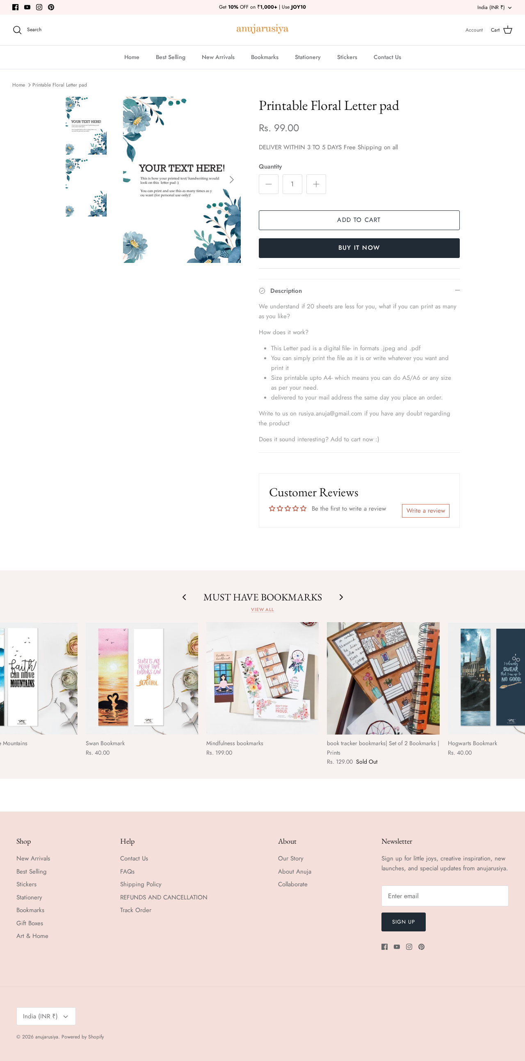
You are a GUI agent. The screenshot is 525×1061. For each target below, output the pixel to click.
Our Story (291, 858)
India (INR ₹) (491, 7)
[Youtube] (27, 7)
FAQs (127, 871)
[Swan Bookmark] (142, 678)
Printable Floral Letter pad (59, 85)
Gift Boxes (29, 923)
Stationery (308, 57)
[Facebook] (15, 7)
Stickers (347, 57)
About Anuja (294, 871)
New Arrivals (218, 57)
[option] (182, 180)
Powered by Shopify (83, 1036)
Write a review (425, 510)
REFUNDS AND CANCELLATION (164, 897)
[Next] (232, 180)
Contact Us (387, 57)
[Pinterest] (51, 7)
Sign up (403, 922)
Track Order (135, 910)
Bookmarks (264, 57)
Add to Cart (359, 219)
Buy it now (359, 247)
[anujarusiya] (262, 30)
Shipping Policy (141, 884)
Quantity (270, 166)
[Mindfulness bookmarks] (262, 678)
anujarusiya (46, 1036)
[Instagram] (39, 7)
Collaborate (293, 884)
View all (262, 609)
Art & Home (32, 935)
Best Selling (170, 57)
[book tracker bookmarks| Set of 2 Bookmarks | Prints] (383, 678)
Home (131, 57)
